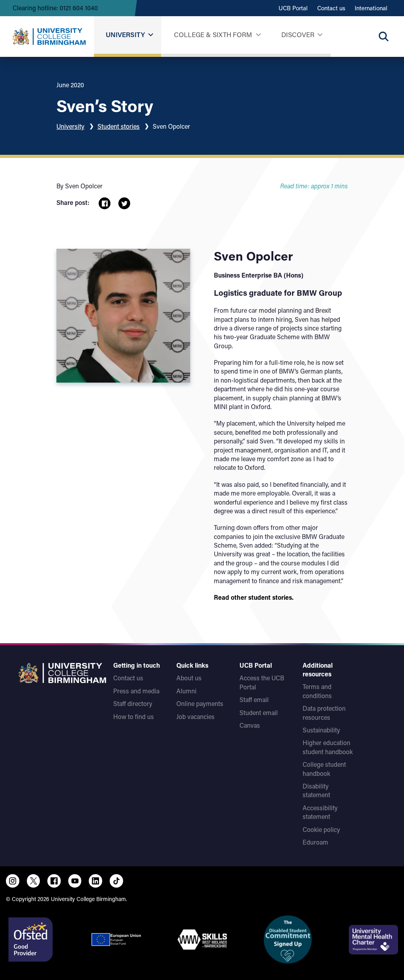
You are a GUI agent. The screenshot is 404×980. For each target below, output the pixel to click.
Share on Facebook (104, 203)
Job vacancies (195, 716)
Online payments (199, 703)
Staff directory (132, 703)
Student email (258, 712)
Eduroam (315, 842)
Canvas (249, 725)
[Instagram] (12, 881)
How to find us (133, 716)
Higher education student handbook (328, 746)
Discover (297, 34)
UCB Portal (293, 8)
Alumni (186, 691)
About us (189, 678)
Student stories (118, 126)
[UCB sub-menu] (150, 35)
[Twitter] (33, 881)
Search (383, 36)
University (125, 34)
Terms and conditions (317, 690)
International (371, 8)
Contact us (331, 8)
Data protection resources (324, 712)
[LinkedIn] (95, 881)
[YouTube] (75, 881)
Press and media (136, 691)
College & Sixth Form (213, 34)
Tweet (124, 203)
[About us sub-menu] (320, 35)
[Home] (49, 36)
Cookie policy (321, 829)
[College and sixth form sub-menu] (258, 35)
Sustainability (321, 730)
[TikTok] (116, 881)
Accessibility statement (320, 812)
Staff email (254, 699)
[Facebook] (54, 881)
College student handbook (324, 768)
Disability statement (316, 790)
